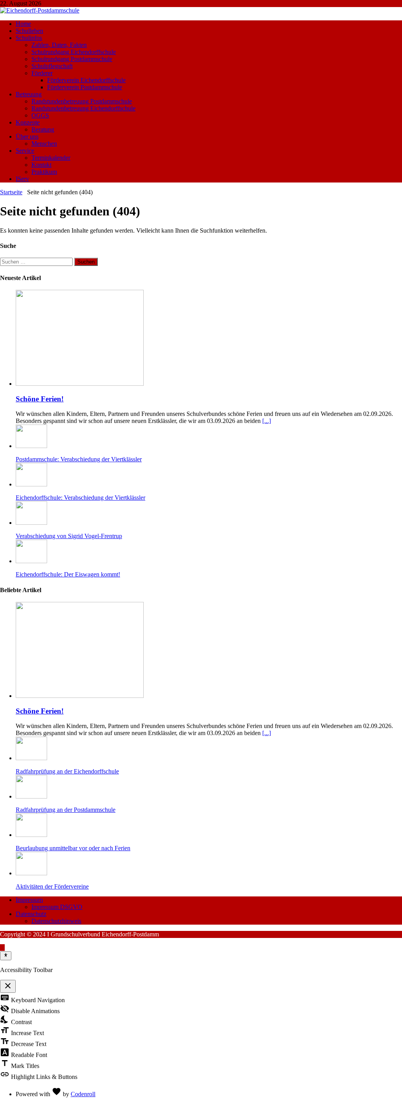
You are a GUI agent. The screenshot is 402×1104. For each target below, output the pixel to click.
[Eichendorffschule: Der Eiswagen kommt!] (31, 561)
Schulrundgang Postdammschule (71, 59)
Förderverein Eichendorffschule (86, 80)
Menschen (44, 143)
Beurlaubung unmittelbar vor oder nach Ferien (73, 848)
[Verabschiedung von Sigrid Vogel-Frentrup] (31, 522)
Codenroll (83, 1094)
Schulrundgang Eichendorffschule (73, 52)
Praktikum (44, 171)
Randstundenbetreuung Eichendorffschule (83, 108)
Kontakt (41, 164)
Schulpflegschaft (52, 66)
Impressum (29, 899)
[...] (266, 420)
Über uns (27, 136)
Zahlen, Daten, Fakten (59, 45)
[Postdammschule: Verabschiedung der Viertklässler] (31, 446)
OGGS (40, 115)
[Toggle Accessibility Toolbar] (5, 955)
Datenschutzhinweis (56, 921)
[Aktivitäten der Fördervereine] (31, 873)
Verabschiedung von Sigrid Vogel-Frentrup (69, 536)
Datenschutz (31, 914)
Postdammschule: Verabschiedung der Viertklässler (79, 459)
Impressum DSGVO (56, 906)
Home (23, 23)
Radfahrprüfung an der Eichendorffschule (67, 771)
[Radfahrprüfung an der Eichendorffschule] (31, 758)
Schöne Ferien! (40, 399)
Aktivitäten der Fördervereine (52, 886)
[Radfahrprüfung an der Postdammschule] (31, 796)
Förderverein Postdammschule (84, 87)
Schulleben (29, 30)
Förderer (42, 73)
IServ (22, 178)
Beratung (42, 129)
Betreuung (29, 94)
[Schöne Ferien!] (80, 383)
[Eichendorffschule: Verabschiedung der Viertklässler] (31, 484)
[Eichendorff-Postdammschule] (39, 10)
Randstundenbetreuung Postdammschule (81, 101)
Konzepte (28, 122)
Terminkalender (50, 157)
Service (25, 150)
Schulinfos (29, 37)
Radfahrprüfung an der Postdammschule (65, 809)
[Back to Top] (2, 947)
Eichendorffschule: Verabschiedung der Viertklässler (80, 497)
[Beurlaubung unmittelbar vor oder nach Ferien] (31, 834)
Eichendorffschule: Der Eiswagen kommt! (68, 574)
